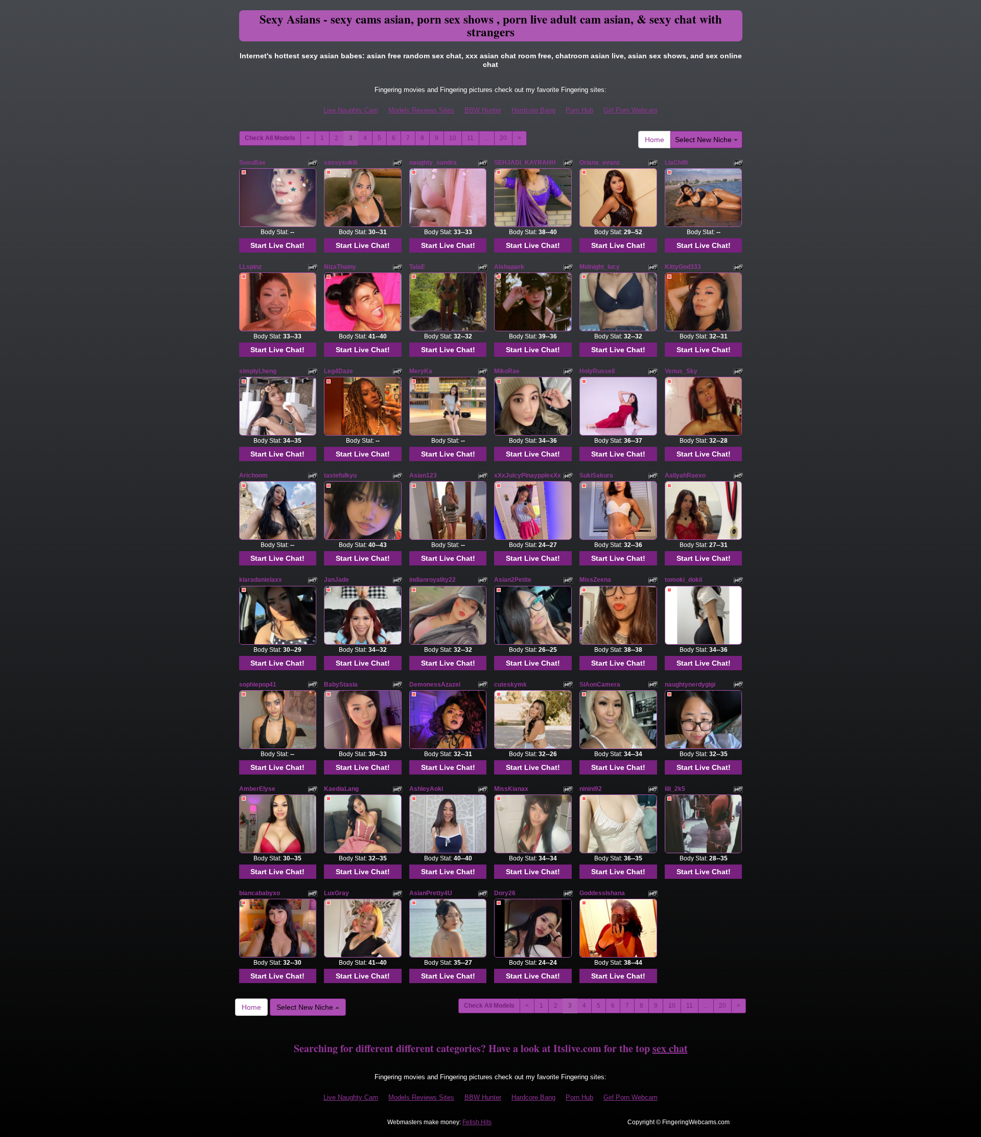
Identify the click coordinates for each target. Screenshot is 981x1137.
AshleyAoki (426, 788)
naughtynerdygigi (690, 684)
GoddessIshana (602, 893)
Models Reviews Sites (421, 110)
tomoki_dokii (683, 579)
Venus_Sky (681, 371)
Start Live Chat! (277, 245)
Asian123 (423, 475)
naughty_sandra (433, 162)
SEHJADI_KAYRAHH (525, 162)
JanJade (336, 579)
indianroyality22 (432, 579)
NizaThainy (340, 266)
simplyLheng (257, 371)
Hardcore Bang (533, 110)
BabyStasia (341, 684)
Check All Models (270, 138)
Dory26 (505, 893)
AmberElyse (257, 788)
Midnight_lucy (599, 266)
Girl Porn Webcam (630, 110)
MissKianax (511, 788)
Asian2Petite (512, 579)
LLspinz (250, 266)
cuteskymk (510, 684)
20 (503, 138)
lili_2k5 (675, 788)
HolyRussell (597, 371)
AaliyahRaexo (685, 475)
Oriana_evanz (599, 162)
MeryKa (420, 371)
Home (654, 139)
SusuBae (252, 162)
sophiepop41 (257, 684)
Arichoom (253, 475)
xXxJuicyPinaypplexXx (527, 475)
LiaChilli (676, 162)
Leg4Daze (338, 371)
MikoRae (507, 371)
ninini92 (590, 788)
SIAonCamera (599, 684)
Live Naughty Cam (350, 110)
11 (470, 138)
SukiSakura (596, 475)
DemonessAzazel (434, 684)
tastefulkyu (340, 475)
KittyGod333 (683, 266)
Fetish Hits (477, 1122)
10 (452, 138)
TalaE (417, 266)
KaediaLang (341, 788)
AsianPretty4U (430, 893)
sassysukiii (340, 162)
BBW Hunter (482, 110)
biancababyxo (259, 893)
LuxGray (336, 893)
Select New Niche (704, 139)
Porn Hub (579, 110)
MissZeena (595, 579)
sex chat (670, 1048)
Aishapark (509, 266)
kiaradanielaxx (260, 579)
